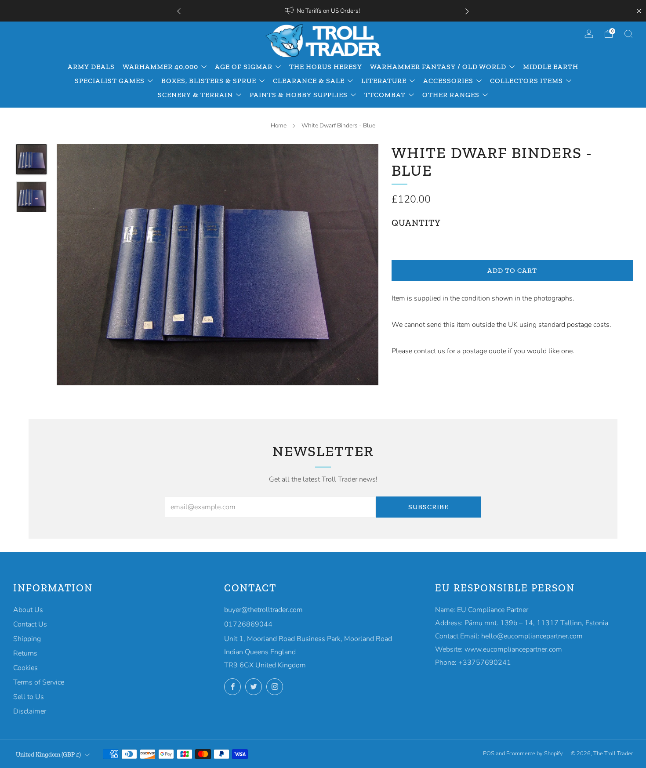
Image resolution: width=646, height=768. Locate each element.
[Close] (639, 11)
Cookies (25, 668)
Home (279, 125)
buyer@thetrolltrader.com (263, 610)
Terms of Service (38, 682)
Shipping (27, 639)
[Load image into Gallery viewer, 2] (31, 196)
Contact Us (30, 624)
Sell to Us (28, 697)
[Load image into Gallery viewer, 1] (31, 159)
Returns (25, 653)
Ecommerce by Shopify (534, 753)
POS (488, 753)
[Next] (467, 11)
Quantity (416, 222)
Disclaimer (29, 711)
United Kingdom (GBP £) (48, 754)
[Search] (628, 33)
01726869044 (248, 624)
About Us (28, 610)
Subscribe (428, 507)
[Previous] (179, 11)
